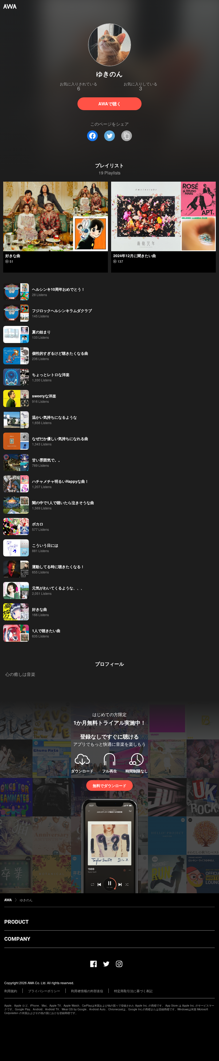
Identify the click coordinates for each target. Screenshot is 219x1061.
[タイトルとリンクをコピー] (126, 135)
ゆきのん (26, 900)
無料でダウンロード (109, 785)
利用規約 (10, 990)
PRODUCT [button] (16, 922)
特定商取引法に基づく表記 (133, 990)
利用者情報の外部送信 (87, 990)
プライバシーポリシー (44, 990)
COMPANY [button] (17, 939)
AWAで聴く (109, 104)
